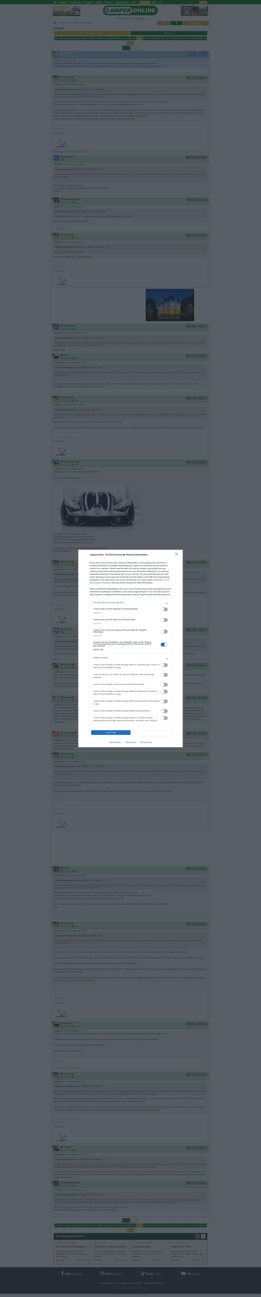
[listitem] (130, 603)
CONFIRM (111, 733)
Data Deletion (115, 742)
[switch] (164, 609)
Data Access (130, 742)
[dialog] (130, 648)
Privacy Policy (146, 742)
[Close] (177, 555)
